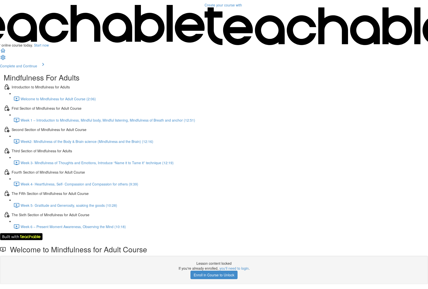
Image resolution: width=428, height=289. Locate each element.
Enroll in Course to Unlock (214, 274)
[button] (3, 52)
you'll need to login (234, 268)
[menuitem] (3, 58)
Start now (41, 45)
